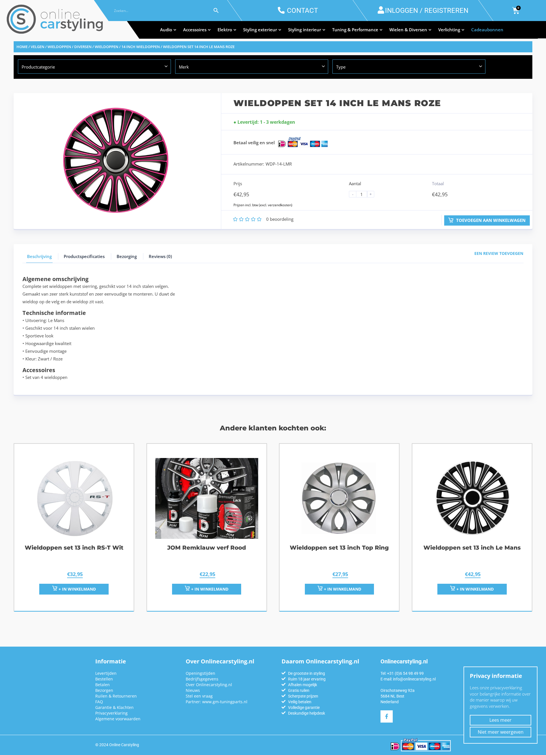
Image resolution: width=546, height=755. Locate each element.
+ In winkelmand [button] (76, 589)
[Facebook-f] (386, 716)
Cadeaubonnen (487, 29)
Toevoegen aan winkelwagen (490, 220)
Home (22, 46)
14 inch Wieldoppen (140, 46)
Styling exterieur (260, 29)
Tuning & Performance (355, 29)
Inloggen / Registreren (426, 11)
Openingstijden (200, 673)
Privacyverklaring (111, 713)
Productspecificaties (84, 256)
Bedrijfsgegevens (202, 679)
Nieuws (193, 690)
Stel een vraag (199, 696)
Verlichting (449, 29)
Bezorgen (104, 690)
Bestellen (104, 679)
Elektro (225, 29)
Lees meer (500, 720)
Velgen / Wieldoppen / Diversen (61, 46)
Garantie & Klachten (114, 707)
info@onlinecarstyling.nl (414, 679)
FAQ (99, 701)
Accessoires (194, 29)
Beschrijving (39, 256)
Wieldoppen (106, 46)
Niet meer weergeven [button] (501, 732)
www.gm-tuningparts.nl (224, 701)
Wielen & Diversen (408, 29)
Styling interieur (304, 29)
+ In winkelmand (209, 589)
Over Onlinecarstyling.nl (209, 684)
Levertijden (106, 673)
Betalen (102, 684)
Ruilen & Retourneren (116, 696)
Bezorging (127, 256)
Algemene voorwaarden (117, 718)
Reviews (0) (160, 256)
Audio (166, 29)
